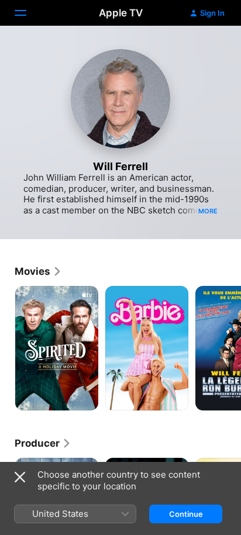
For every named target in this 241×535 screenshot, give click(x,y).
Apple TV (121, 13)
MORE (208, 211)
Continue (186, 514)
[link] (38, 271)
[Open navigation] (27, 13)
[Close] (20, 477)
